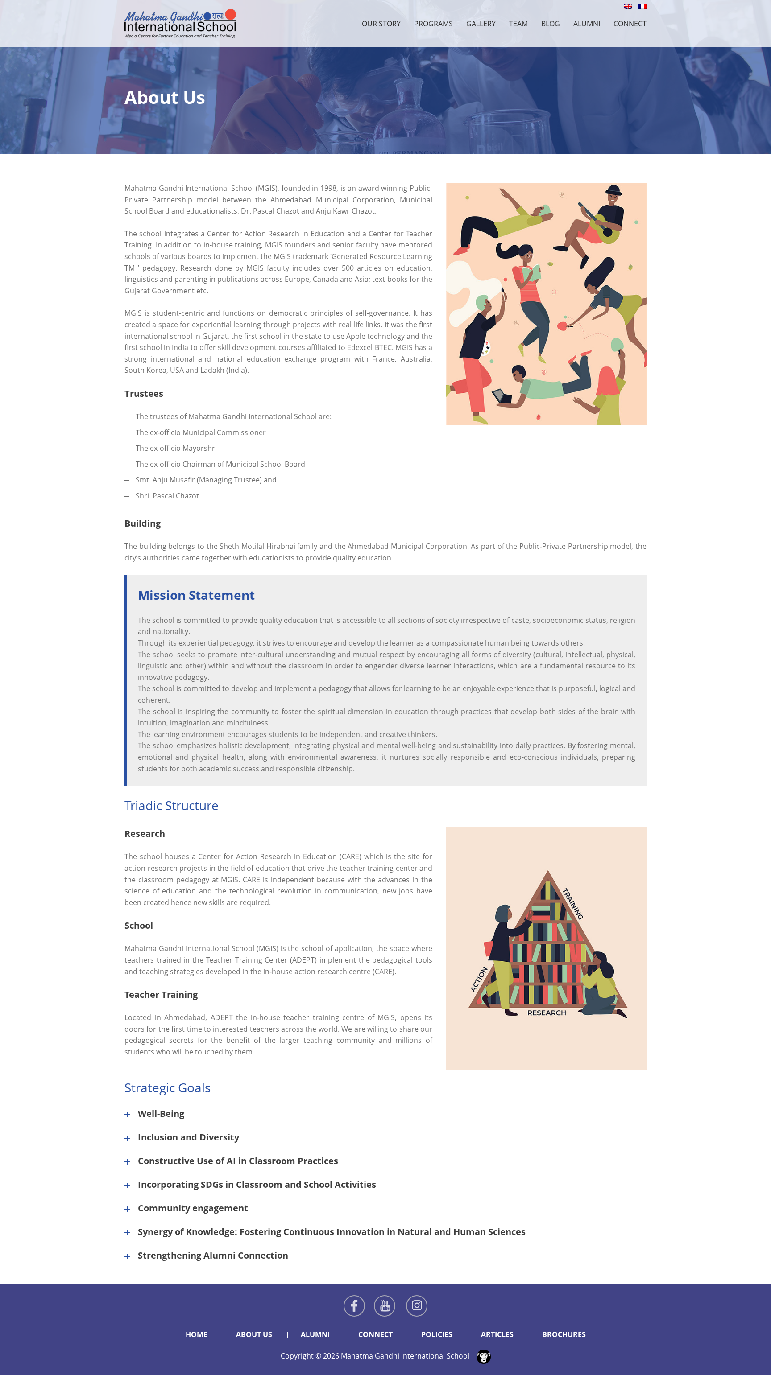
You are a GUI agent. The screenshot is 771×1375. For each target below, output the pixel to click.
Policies (436, 1334)
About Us (254, 1334)
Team (518, 24)
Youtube (384, 1306)
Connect (630, 24)
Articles (497, 1334)
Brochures (564, 1334)
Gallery (481, 24)
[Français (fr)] (642, 5)
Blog (550, 24)
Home (196, 1334)
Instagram (416, 1306)
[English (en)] (628, 5)
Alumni (586, 24)
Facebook (354, 1306)
